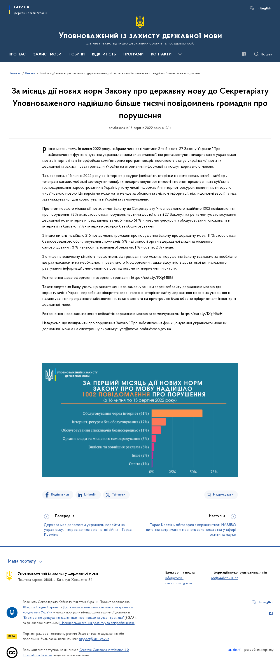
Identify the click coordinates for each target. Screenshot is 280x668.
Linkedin (90, 494)
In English (264, 8)
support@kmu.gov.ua (94, 639)
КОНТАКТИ (161, 55)
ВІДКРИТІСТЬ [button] (104, 55)
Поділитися (60, 494)
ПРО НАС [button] (17, 55)
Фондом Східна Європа (40, 607)
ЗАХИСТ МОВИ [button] (47, 55)
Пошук (266, 55)
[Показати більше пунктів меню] (180, 54)
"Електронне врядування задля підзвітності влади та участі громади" (73, 618)
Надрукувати (223, 494)
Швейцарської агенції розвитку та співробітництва (97, 623)
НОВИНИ (77, 55)
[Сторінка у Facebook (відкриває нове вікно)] (244, 54)
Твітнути (118, 494)
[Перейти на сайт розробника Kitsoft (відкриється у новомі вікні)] (235, 650)
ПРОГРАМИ (133, 55)
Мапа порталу (22, 561)
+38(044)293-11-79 (224, 578)
